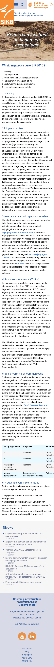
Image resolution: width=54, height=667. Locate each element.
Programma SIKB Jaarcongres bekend (23, 583)
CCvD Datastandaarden (35, 405)
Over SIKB (27, 661)
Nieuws (8, 527)
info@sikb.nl (33, 624)
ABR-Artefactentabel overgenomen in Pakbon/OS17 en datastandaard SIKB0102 (25, 576)
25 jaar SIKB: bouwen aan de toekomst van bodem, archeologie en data (25, 544)
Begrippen (27, 655)
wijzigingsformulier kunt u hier (17, 232)
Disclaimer (27, 648)
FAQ (27, 652)
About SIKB (27, 658)
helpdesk (21, 263)
